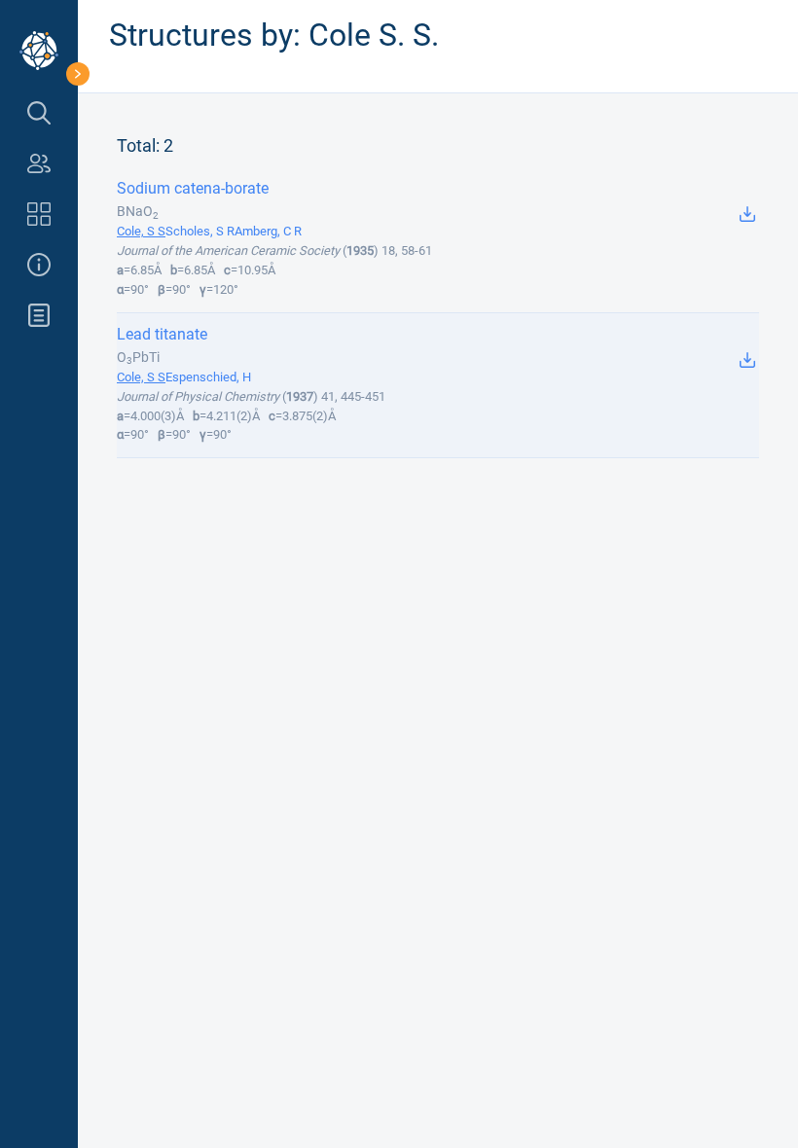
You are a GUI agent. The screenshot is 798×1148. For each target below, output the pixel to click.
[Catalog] (39, 214)
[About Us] (39, 264)
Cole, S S (141, 231)
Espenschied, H (208, 377)
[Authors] (39, 163)
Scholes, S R (200, 231)
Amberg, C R (268, 231)
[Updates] (39, 315)
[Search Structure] (39, 112)
